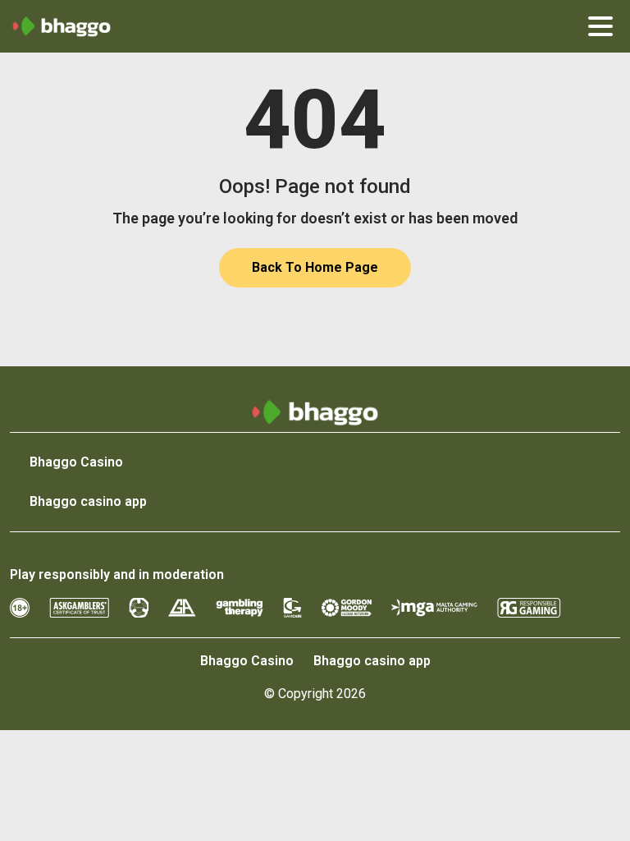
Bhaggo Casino (76, 462)
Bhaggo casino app (88, 501)
